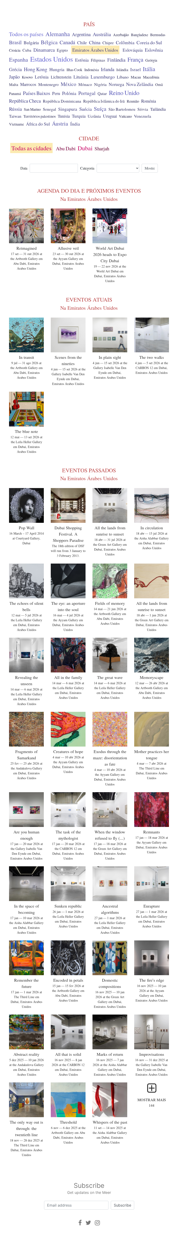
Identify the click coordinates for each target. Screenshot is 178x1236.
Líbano (123, 77)
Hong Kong (35, 69)
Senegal (49, 109)
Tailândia (158, 109)
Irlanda (107, 69)
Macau (136, 77)
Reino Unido (124, 92)
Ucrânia (94, 116)
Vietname (16, 124)
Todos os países (26, 34)
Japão (14, 76)
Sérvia (142, 109)
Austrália (102, 34)
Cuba (26, 50)
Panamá (15, 93)
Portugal (86, 93)
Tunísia (64, 116)
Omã (159, 84)
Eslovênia (154, 50)
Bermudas (157, 34)
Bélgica (49, 42)
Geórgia (151, 60)
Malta (13, 84)
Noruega (116, 84)
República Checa (25, 101)
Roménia (148, 101)
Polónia (69, 93)
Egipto (62, 50)
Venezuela (142, 116)
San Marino (32, 109)
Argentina (81, 34)
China (94, 42)
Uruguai (110, 116)
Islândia (122, 69)
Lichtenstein (61, 77)
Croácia (14, 50)
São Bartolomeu (121, 109)
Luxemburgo (103, 76)
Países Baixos (36, 93)
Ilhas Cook (74, 69)
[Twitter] (88, 1222)
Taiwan (15, 116)
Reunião (133, 101)
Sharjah (102, 148)
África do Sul (38, 124)
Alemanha (57, 34)
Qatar (102, 93)
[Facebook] (80, 1222)
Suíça (100, 108)
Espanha (18, 59)
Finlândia (116, 60)
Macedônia (151, 77)
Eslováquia (133, 50)
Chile (82, 42)
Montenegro (48, 84)
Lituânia (81, 77)
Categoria (87, 168)
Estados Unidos (51, 58)
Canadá (67, 42)
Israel (135, 69)
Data (23, 168)
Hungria (56, 69)
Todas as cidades (31, 148)
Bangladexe (139, 34)
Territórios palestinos (39, 116)
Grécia (15, 69)
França (135, 59)
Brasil (15, 42)
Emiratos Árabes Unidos (95, 50)
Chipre (108, 42)
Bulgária (31, 42)
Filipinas (98, 60)
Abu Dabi (66, 148)
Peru (56, 93)
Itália (149, 69)
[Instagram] (97, 1222)
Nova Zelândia (139, 84)
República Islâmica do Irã (104, 101)
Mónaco (85, 84)
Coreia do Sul (149, 42)
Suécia (85, 109)
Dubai (85, 148)
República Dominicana (62, 101)
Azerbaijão (121, 34)
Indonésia (91, 69)
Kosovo (27, 77)
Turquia (79, 116)
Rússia (15, 109)
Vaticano (125, 116)
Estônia (82, 60)
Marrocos (28, 84)
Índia (75, 124)
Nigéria (100, 84)
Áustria (60, 123)
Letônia (42, 77)
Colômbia (125, 42)
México (68, 84)
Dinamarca (44, 50)
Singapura (67, 109)
